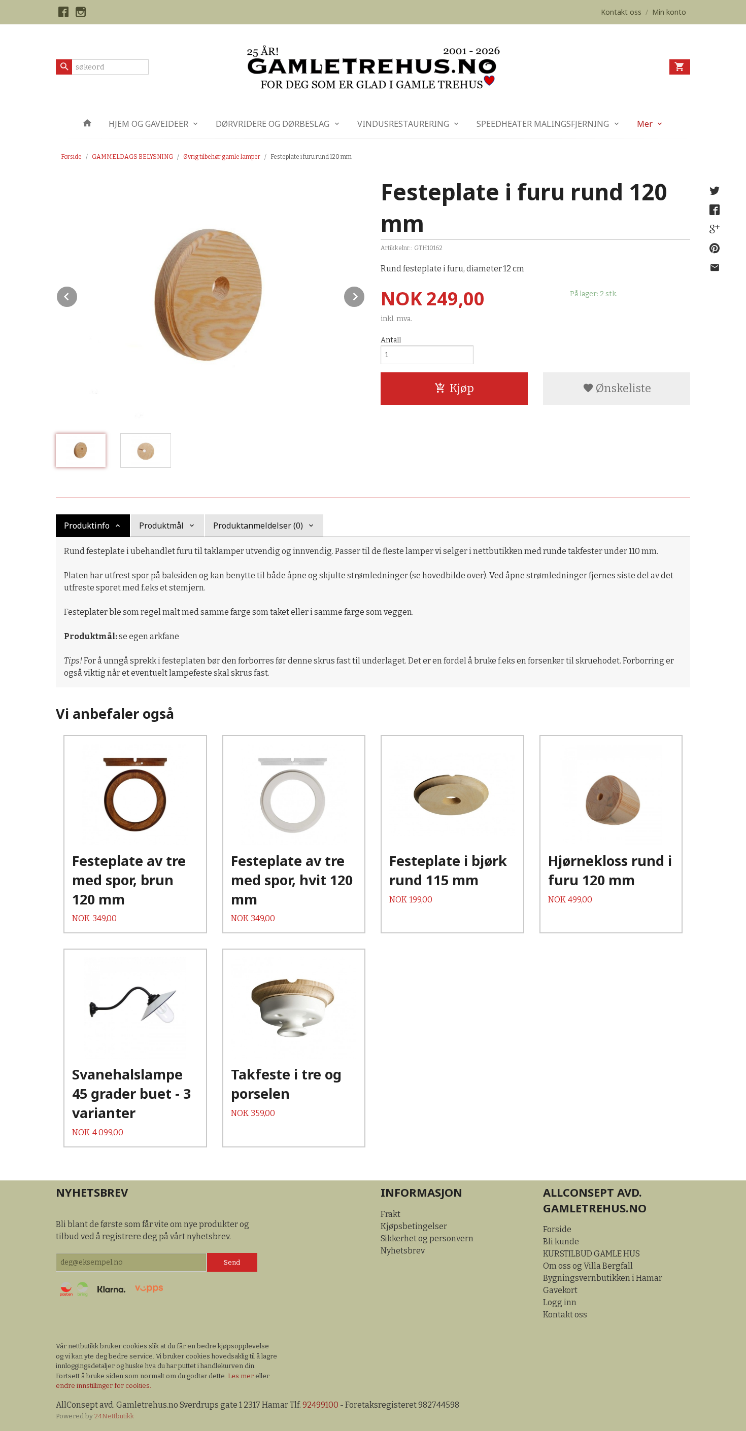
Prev (77, 295)
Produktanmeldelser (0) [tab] (258, 525)
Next (364, 295)
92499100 (320, 1405)
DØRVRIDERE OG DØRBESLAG (272, 123)
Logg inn (560, 1302)
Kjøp (462, 388)
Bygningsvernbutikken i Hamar (602, 1278)
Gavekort (560, 1290)
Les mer (241, 1376)
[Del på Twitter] (714, 190)
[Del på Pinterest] (714, 248)
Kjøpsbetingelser (414, 1226)
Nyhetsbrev (403, 1250)
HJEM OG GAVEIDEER (148, 123)
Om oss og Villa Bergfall (588, 1266)
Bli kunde (561, 1241)
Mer (645, 123)
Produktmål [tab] (161, 525)
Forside (71, 156)
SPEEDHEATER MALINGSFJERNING (543, 123)
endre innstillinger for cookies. (103, 1385)
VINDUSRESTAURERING (403, 123)
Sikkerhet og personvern (427, 1238)
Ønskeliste (622, 388)
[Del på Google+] (714, 229)
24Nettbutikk (114, 1416)
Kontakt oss (565, 1314)
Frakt (390, 1214)
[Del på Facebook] (714, 210)
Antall (391, 340)
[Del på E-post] (714, 267)
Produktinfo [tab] (87, 525)
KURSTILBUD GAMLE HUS (591, 1254)
